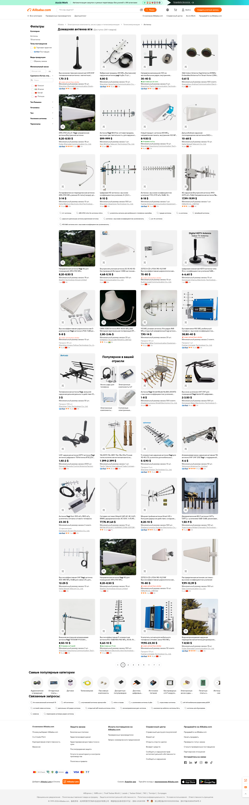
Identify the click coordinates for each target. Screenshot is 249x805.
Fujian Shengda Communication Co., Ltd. (75, 144)
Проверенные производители (120, 735)
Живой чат (150, 737)
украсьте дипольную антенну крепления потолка (80, 219)
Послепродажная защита (80, 749)
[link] (245, 780)
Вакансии (36, 747)
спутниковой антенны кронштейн (93, 702)
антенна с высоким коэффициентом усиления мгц (125, 219)
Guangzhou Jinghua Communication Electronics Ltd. (200, 84)
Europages (162, 793)
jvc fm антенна (156, 219)
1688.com (98, 793)
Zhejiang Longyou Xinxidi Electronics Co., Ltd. (159, 403)
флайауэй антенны (202, 213)
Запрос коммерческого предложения (124, 740)
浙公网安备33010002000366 (167, 801)
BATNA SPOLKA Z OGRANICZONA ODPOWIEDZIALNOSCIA (118, 527)
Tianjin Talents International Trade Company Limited (118, 466)
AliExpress (87, 793)
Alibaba (61, 24)
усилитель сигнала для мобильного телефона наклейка (131, 213)
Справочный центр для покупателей (161, 732)
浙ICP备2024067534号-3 (191, 801)
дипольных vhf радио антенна (69, 708)
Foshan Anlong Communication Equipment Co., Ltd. (159, 204)
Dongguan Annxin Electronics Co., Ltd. (74, 531)
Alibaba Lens (46, 782)
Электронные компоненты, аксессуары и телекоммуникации (93, 24)
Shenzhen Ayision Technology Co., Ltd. (156, 470)
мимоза (36, 714)
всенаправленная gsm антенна (134, 708)
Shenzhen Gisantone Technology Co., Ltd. (116, 204)
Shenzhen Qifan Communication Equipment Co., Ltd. (159, 343)
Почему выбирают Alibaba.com (45, 732)
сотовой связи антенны (42, 708)
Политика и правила (78, 761)
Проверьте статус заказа (194, 742)
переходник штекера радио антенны (60, 714)
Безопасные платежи (79, 732)
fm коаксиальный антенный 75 (44, 702)
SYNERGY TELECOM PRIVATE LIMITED (115, 340)
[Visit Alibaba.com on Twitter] (195, 762)
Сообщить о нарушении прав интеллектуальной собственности (160, 753)
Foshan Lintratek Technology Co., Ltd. (197, 345)
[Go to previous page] (117, 665)
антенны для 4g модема (196, 708)
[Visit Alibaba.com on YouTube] (206, 762)
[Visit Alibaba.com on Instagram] (201, 762)
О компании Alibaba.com (43, 727)
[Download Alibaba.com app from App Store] (188, 781)
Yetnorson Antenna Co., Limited (194, 466)
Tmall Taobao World (112, 793)
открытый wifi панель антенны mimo (101, 708)
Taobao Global (135, 793)
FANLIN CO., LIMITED (190, 204)
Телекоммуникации (131, 24)
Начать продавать (191, 737)
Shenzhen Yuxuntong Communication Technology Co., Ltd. (159, 146)
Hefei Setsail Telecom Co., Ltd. (194, 144)
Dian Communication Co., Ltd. (112, 280)
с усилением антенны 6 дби (141, 702)
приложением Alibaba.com (166, 782)
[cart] (176, 10)
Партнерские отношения (194, 752)
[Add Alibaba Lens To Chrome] (71, 781)
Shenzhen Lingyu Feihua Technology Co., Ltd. (77, 345)
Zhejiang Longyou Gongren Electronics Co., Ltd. (159, 527)
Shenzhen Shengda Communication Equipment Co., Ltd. (77, 86)
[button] (141, 9)
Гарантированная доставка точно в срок (84, 743)
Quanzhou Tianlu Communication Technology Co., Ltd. (159, 86)
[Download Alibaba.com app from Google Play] (208, 781)
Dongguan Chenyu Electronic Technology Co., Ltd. (200, 280)
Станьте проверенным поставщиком (199, 747)
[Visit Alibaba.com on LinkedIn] (190, 762)
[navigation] (42, 345)
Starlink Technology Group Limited (73, 280)
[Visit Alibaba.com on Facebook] (185, 762)
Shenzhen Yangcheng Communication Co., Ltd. (118, 84)
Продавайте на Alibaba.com (195, 732)
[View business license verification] (148, 801)
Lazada (124, 793)
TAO (144, 793)
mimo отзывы (119, 702)
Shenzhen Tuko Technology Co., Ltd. (73, 406)
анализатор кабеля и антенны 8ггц (167, 708)
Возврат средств (153, 747)
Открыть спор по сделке (156, 742)
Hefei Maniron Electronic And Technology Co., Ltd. (77, 204)
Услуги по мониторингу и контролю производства (85, 755)
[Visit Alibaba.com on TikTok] (211, 762)
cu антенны (183, 213)
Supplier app (130, 782)
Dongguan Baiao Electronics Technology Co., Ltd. (200, 403)
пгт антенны (66, 213)
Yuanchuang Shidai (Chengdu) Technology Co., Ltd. (200, 527)
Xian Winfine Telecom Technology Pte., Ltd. (117, 144)
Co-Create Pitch (39, 737)
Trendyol (152, 793)
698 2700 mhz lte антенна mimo (91, 213)
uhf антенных (69, 702)
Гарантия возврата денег (80, 737)
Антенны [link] (147, 24)
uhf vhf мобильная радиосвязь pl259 (196, 702)
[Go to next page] (159, 665)
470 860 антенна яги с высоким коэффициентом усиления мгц (85, 224)
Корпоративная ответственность (46, 742)
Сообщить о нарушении (156, 759)
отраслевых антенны (167, 702)
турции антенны (165, 213)
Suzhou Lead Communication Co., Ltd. (156, 282)
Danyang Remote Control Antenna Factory (76, 466)
